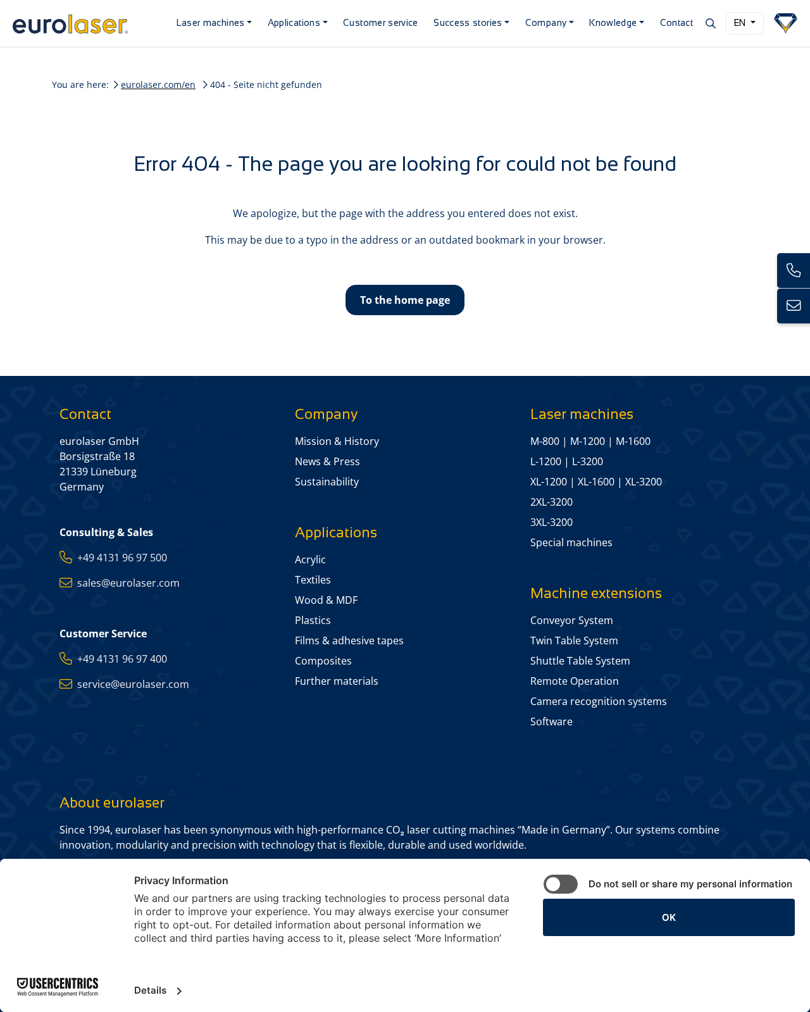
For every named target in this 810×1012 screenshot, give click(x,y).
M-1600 (633, 441)
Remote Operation (574, 681)
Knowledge (613, 23)
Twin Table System (574, 640)
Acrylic (310, 559)
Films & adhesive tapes (349, 640)
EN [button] (741, 23)
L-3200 (587, 461)
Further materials (336, 681)
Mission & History (337, 441)
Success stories (467, 23)
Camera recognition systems (598, 701)
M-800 (544, 441)
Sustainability (327, 482)
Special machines (571, 542)
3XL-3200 (551, 522)
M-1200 (587, 441)
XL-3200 (643, 482)
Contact (677, 23)
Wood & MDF (326, 600)
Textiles (313, 580)
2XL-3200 (551, 502)
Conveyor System (571, 620)
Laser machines (211, 23)
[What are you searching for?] (709, 23)
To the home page (405, 300)
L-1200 (545, 461)
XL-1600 (596, 482)
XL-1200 (548, 482)
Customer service (380, 23)
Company (546, 23)
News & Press (327, 461)
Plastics (313, 620)
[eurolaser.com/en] (87, 23)
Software (551, 721)
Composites (323, 661)
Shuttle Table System (580, 661)
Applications (294, 23)
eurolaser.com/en (158, 84)
